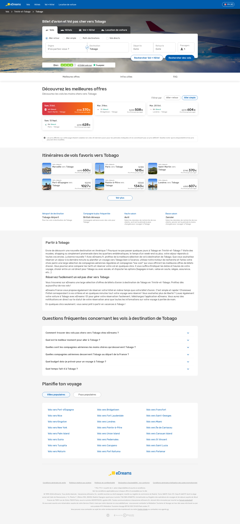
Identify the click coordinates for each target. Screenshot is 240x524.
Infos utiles (126, 76)
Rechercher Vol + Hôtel (147, 58)
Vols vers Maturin (57, 451)
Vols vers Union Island (108, 433)
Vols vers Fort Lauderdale (110, 415)
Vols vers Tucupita (57, 445)
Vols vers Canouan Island (159, 433)
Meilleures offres (71, 76)
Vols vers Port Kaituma (108, 451)
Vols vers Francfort (156, 409)
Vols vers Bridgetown (108, 409)
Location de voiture (67, 4)
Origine (51, 46)
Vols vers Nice (55, 415)
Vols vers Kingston (57, 421)
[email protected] (185, 500)
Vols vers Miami (154, 421)
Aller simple (189, 97)
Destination (95, 46)
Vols (28, 4)
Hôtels (37, 4)
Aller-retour (172, 97)
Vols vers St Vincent (156, 439)
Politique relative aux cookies (80, 483)
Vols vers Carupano (107, 445)
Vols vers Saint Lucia (157, 445)
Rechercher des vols (180, 58)
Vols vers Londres (106, 421)
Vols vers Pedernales (107, 439)
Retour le (160, 46)
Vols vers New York (57, 427)
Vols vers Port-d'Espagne (61, 409)
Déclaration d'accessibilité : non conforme (134, 483)
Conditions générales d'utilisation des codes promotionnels (175, 483)
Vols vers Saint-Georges (158, 415)
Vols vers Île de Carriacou (159, 427)
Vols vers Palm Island (58, 433)
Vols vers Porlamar (155, 451)
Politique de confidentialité (105, 483)
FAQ (175, 76)
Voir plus (120, 198)
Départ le (137, 46)
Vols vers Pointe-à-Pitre (109, 427)
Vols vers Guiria (56, 439)
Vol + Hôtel (49, 4)
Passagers (184, 45)
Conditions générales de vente (54, 483)
